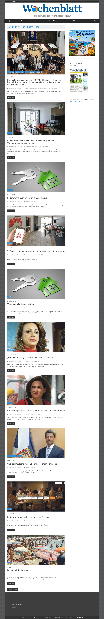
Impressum (14, 602)
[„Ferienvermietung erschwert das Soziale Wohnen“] (36, 336)
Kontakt (14, 607)
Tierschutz (51, 88)
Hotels (35, 414)
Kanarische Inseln (19, 72)
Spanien (9, 132)
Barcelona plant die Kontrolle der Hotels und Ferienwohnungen (36, 410)
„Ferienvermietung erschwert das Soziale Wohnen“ (30, 357)
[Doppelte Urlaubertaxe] (36, 549)
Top (34, 308)
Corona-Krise (28, 146)
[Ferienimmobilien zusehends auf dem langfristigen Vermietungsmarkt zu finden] (36, 118)
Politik (26, 72)
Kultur (45, 21)
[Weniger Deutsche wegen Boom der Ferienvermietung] (36, 443)
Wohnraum (55, 88)
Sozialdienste (36, 361)
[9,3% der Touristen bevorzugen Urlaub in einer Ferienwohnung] (36, 230)
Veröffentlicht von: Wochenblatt (15, 88)
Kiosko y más (78, 101)
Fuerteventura (11, 72)
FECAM (27, 88)
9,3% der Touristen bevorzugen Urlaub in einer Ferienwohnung (36, 251)
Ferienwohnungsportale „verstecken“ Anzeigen (29, 517)
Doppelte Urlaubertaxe (17, 570)
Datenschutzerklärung (17, 604)
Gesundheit (38, 21)
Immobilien (41, 146)
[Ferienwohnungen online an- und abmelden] (36, 177)
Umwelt (38, 72)
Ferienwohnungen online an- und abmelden (27, 198)
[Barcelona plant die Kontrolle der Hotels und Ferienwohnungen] (36, 390)
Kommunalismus (41, 88)
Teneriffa (19, 456)
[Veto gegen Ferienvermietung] (36, 283)
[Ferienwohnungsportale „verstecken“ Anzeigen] (36, 496)
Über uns (14, 599)
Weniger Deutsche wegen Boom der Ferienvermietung (32, 464)
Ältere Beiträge (13, 589)
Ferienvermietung (33, 88)
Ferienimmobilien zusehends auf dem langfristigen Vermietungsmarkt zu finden (30, 141)
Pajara (46, 88)
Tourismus (32, 72)
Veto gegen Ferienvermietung (20, 304)
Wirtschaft (29, 21)
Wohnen (46, 146)
